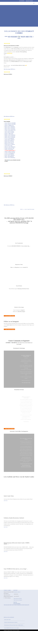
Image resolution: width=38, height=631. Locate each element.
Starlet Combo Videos (9, 496)
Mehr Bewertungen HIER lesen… (10, 69)
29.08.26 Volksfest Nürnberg (10, 151)
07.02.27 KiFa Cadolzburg (9, 155)
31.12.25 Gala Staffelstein (9, 138)
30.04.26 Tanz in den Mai (9, 142)
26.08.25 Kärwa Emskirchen (10, 136)
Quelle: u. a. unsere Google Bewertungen (27, 209)
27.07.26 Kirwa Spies (8, 145)
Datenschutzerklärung (16, 603)
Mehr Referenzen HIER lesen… (9, 116)
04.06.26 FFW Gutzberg (9, 143)
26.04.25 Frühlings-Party (9, 125)
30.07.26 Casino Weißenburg (10, 146)
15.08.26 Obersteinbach (9, 149)
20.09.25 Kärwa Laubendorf (10, 137)
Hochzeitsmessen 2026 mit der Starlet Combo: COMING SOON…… (16, 543)
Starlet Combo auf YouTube (18, 598)
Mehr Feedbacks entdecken (9, 428)
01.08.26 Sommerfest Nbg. (9, 148)
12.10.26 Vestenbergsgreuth (10, 152)
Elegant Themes (10, 630)
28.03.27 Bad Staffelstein (9, 156)
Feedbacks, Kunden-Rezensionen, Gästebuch (14, 518)
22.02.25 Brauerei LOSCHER (10, 124)
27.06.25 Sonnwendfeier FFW (10, 130)
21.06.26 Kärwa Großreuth (10, 144)
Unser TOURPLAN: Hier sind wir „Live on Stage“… (16, 568)
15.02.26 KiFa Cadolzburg (9, 139)
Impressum (15, 602)
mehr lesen (5, 500)
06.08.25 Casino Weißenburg (10, 134)
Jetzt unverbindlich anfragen (9, 315)
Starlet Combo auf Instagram (10, 329)
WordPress (17, 630)
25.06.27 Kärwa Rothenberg (10, 157)
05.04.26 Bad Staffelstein (9, 140)
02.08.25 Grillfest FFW (9, 133)
